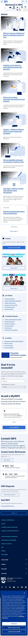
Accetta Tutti (14, 624)
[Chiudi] (24, 593)
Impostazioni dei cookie (13, 631)
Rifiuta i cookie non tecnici (14, 627)
